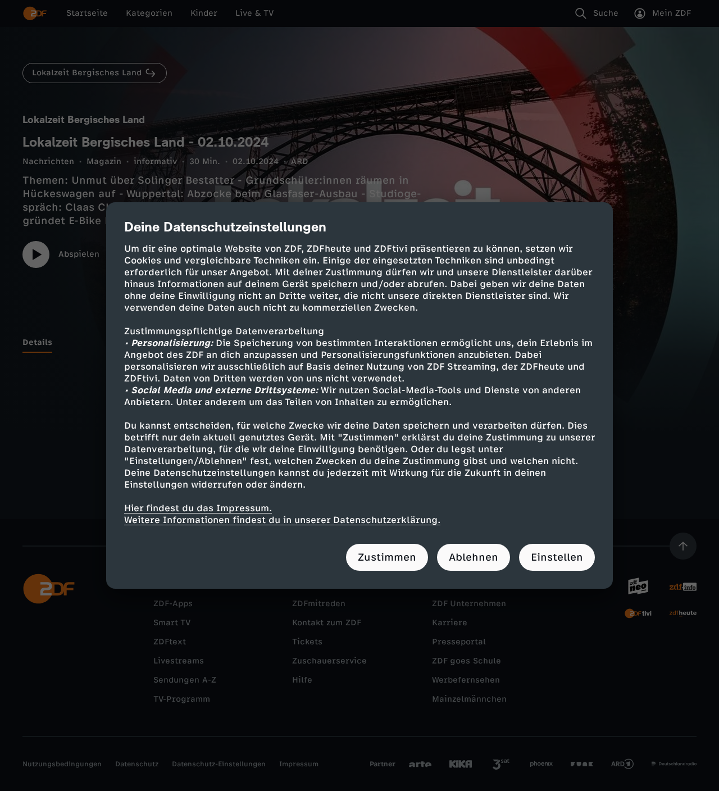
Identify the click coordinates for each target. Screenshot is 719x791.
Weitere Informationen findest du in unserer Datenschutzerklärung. (282, 520)
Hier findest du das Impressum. (198, 508)
